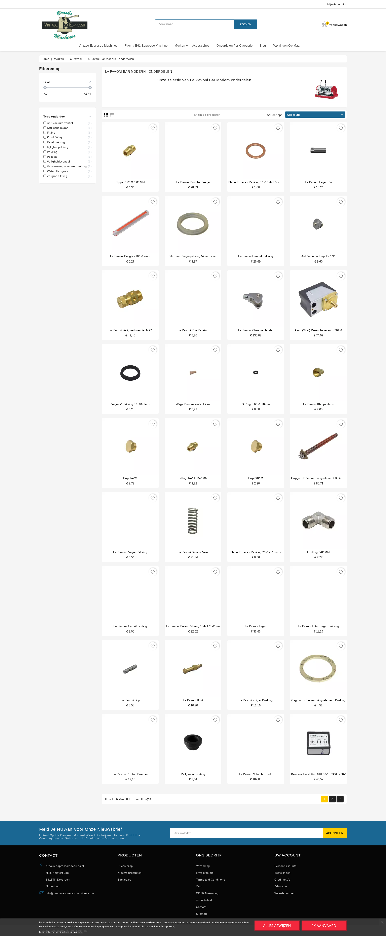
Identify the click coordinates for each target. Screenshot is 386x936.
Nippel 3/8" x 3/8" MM (130, 182)
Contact (201, 906)
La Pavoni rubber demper (130, 774)
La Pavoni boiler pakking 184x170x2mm (193, 626)
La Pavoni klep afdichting (130, 626)
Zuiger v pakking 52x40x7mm (130, 404)
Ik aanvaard (324, 925)
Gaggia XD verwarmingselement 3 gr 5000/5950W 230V (328, 478)
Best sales (124, 879)
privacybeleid (205, 872)
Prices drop (125, 866)
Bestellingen (282, 872)
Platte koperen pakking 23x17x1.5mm (255, 552)
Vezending (203, 866)
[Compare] (129, 148)
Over (199, 886)
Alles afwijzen (277, 925)
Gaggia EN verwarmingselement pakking (318, 700)
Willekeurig (315, 114)
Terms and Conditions (210, 879)
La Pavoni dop (130, 700)
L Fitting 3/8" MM (318, 552)
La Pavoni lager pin (318, 182)
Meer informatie (49, 932)
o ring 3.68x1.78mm (256, 404)
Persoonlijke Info (285, 866)
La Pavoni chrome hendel (255, 330)
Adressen (280, 886)
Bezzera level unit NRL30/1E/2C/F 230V (318, 774)
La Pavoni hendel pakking (255, 256)
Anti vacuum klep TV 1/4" (318, 256)
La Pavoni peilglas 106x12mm (130, 256)
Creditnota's (282, 879)
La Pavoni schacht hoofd (256, 774)
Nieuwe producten (130, 872)
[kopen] (122, 148)
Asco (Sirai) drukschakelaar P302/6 (318, 330)
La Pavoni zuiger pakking (130, 552)
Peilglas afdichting (193, 774)
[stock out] (185, 370)
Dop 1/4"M (130, 478)
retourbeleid (204, 900)
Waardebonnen (284, 893)
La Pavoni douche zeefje (193, 182)
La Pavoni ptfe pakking (193, 330)
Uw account (287, 855)
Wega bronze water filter (193, 404)
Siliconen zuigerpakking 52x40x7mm (193, 256)
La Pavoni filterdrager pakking (318, 626)
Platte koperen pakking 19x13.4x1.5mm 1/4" (258, 182)
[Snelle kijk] (138, 148)
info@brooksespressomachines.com (70, 893)
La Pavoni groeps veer (193, 552)
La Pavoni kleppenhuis (318, 404)
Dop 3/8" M (255, 478)
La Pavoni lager (256, 626)
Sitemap (201, 913)
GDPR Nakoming (207, 893)
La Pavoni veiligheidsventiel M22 (130, 330)
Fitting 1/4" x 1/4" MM (193, 478)
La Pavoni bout (193, 700)
